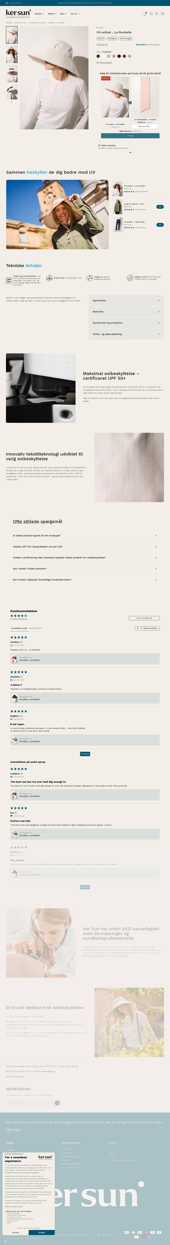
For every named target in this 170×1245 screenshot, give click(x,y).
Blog (110, 1155)
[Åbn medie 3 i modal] (54, 77)
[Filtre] (138, 631)
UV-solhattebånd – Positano (145, 120)
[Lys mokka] (113, 56)
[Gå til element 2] (12, 73)
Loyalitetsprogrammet (70, 1159)
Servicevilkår (59, 1237)
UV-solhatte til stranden (37, 23)
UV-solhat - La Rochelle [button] (29, 662)
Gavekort (65, 1162)
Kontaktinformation (33, 1241)
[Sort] (119, 56)
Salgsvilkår (85, 1237)
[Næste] (82, 82)
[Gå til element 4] (12, 93)
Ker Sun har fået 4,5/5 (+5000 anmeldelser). (31, 1073)
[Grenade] (124, 56)
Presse (111, 1159)
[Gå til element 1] (12, 54)
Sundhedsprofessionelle (71, 1166)
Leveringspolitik (72, 1237)
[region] (130, 150)
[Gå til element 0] (12, 35)
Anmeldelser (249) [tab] (19, 631)
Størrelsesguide (106, 62)
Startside (9, 23)
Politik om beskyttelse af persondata (37, 1237)
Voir (160, 209)
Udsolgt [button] (130, 136)
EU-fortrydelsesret (69, 1170)
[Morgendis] (129, 56)
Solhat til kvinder (20, 23)
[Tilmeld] (57, 1105)
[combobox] (16, 3)
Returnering (66, 1155)
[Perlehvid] (103, 56)
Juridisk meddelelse (14, 1241)
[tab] (128, 154)
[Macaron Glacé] (108, 56)
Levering (64, 1151)
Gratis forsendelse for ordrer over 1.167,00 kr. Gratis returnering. (42, 1068)
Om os (111, 1151)
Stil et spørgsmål (144, 620)
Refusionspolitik (13, 1237)
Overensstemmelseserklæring (121, 1162)
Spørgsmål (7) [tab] (35, 631)
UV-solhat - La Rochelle (115, 124)
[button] (129, 194)
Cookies (8, 1244)
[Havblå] (98, 56)
